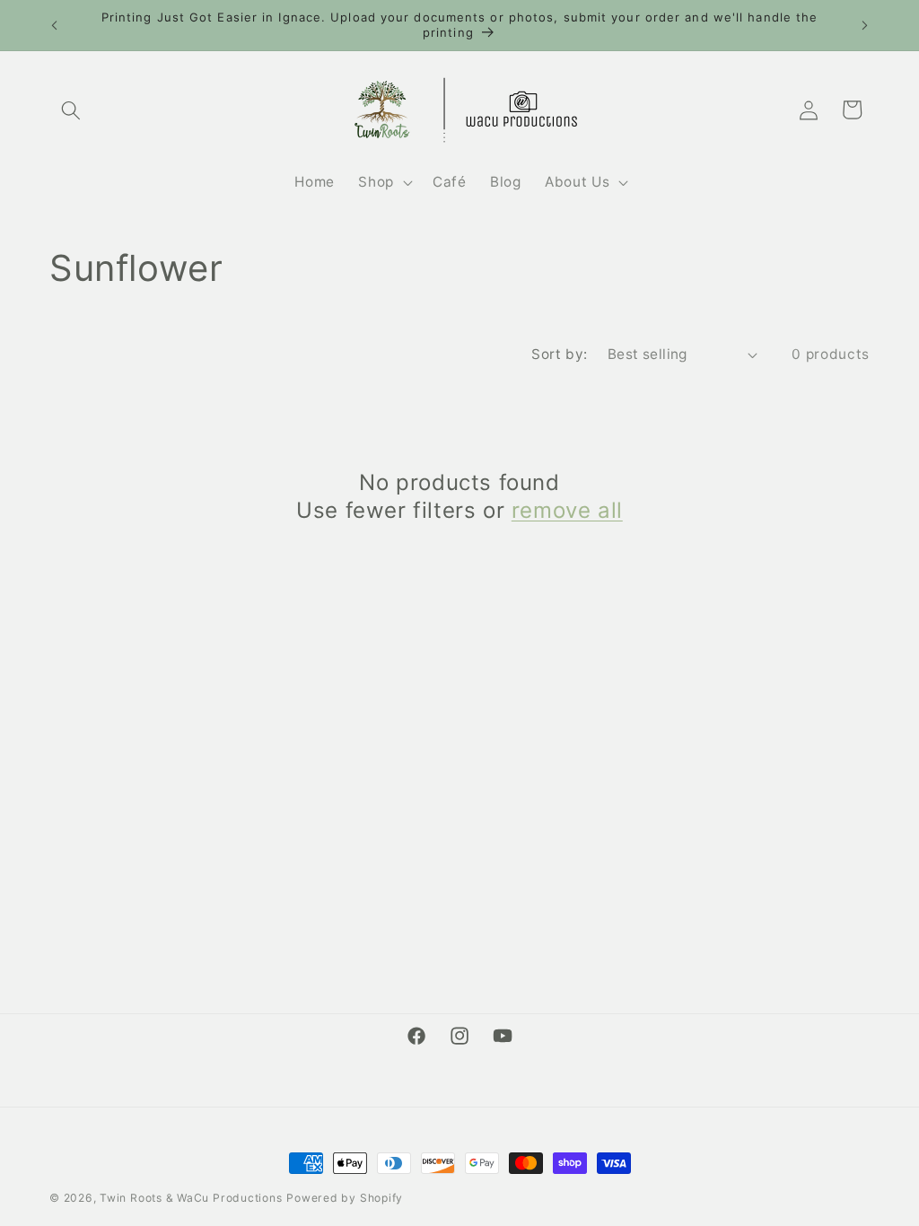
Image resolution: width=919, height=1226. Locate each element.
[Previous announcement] (54, 25)
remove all (567, 510)
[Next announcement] (865, 25)
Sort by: (559, 354)
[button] (70, 109)
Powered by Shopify (344, 1197)
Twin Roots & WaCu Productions (191, 1197)
